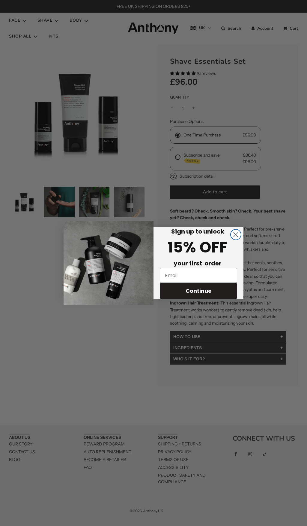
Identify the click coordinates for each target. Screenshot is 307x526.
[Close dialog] (236, 234)
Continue (199, 291)
